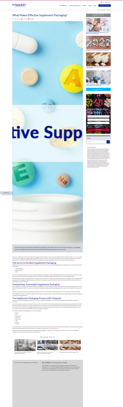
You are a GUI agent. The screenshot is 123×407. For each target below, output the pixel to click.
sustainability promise (41, 293)
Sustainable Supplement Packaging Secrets (69, 352)
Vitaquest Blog (103, 9)
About (90, 5)
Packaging (109, 9)
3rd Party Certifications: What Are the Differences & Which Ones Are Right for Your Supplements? (98, 85)
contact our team (65, 330)
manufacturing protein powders (26, 264)
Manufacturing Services (74, 5)
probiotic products (45, 264)
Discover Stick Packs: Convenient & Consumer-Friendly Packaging (45, 352)
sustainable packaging (57, 286)
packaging (37, 257)
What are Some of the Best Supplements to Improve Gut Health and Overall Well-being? (97, 33)
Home (98, 9)
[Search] (108, 141)
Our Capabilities (62, 5)
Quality (84, 5)
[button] (102, 2)
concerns (81, 286)
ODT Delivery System (53, 328)
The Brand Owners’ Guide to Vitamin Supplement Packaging (22, 352)
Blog (95, 5)
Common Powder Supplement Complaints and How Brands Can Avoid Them (98, 67)
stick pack (78, 257)
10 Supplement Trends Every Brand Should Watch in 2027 (97, 50)
